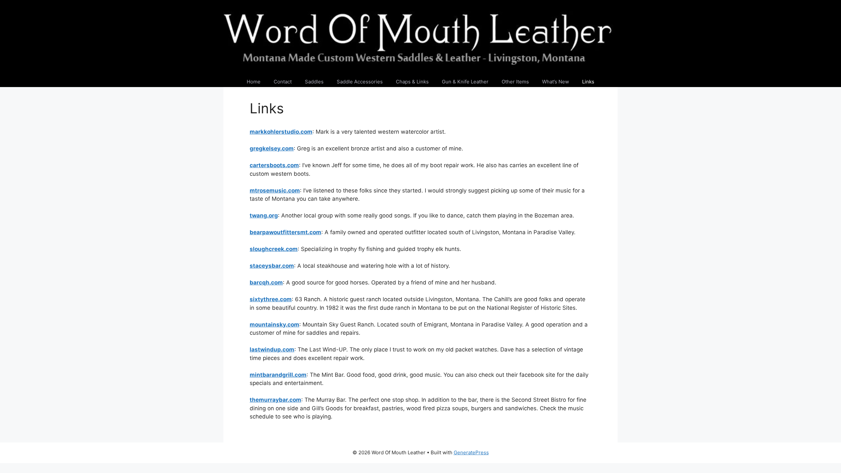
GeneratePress (471, 452)
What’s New (555, 82)
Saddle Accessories (360, 82)
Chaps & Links (412, 82)
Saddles (314, 82)
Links (588, 82)
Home (254, 82)
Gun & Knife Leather (465, 82)
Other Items (515, 82)
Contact (283, 82)
